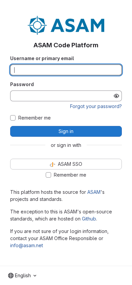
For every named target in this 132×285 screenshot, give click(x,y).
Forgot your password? (96, 106)
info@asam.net (26, 245)
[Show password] (116, 95)
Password (22, 84)
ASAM (94, 192)
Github (89, 219)
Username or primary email (42, 58)
